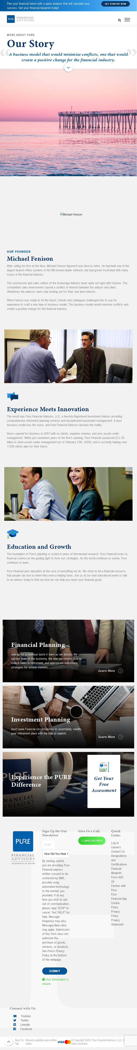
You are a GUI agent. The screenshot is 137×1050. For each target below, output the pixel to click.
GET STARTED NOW (115, 4)
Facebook (25, 1029)
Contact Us (118, 851)
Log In (115, 843)
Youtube (25, 1016)
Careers (116, 847)
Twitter (24, 1020)
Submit (54, 971)
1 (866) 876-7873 (92, 840)
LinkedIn (24, 1025)
